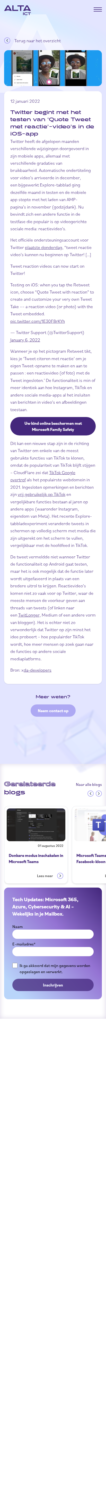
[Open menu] (98, 9)
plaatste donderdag (43, 247)
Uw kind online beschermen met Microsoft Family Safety (53, 426)
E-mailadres (24, 943)
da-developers (37, 670)
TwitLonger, (29, 615)
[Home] (17, 10)
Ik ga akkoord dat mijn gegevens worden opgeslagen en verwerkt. (55, 968)
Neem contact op (53, 710)
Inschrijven (53, 984)
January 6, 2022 (25, 339)
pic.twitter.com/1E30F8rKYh (37, 321)
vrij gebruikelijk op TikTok (41, 494)
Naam (17, 926)
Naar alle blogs (89, 784)
